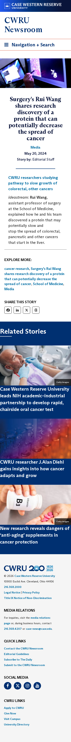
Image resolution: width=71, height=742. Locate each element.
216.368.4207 (13, 629)
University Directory (16, 724)
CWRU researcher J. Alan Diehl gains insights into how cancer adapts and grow (32, 468)
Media (9, 289)
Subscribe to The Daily (18, 659)
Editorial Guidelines (16, 654)
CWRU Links (14, 701)
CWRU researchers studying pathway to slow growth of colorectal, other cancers (33, 183)
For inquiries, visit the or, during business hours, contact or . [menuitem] (28, 623)
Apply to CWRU (14, 708)
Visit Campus (12, 719)
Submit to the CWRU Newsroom (24, 665)
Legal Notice (12, 592)
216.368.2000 (12, 587)
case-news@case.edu (39, 629)
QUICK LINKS (15, 641)
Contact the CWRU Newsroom (23, 648)
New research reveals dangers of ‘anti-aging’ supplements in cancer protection (34, 535)
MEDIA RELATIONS (19, 611)
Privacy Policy (31, 592)
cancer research (16, 269)
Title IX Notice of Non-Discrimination (28, 598)
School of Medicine (48, 284)
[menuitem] (35, 648)
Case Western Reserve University (34, 576)
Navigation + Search (28, 46)
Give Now (10, 713)
